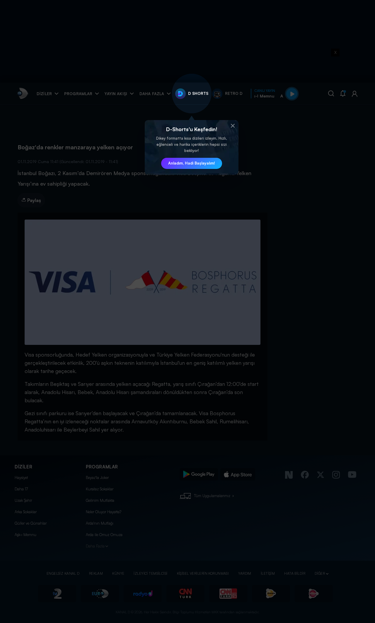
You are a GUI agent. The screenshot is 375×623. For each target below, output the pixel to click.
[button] (232, 125)
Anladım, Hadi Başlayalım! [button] (191, 163)
